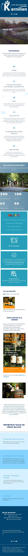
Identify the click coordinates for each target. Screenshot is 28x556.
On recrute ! (6, 496)
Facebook (21, 375)
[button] (15, 41)
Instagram (6, 376)
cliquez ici (17, 282)
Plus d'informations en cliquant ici (14, 264)
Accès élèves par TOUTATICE (14, 514)
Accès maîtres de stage (14, 226)
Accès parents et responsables (14, 223)
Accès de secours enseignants (14, 517)
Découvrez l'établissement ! (17, 33)
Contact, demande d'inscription (13, 439)
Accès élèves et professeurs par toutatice (14, 220)
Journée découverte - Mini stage (13, 456)
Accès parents (14, 516)
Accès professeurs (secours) (14, 229)
